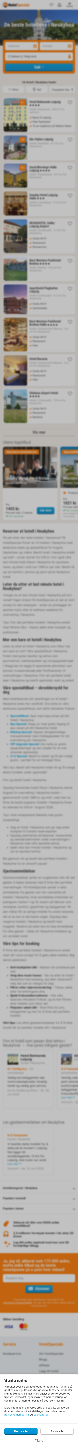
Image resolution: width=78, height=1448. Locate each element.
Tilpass (39, 1440)
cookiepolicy (41, 1414)
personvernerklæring (16, 1414)
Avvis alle (57, 1431)
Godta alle (21, 1431)
